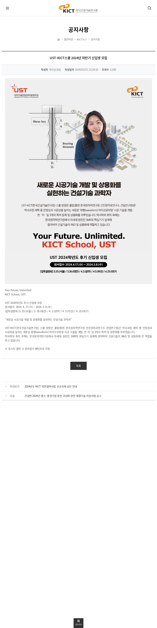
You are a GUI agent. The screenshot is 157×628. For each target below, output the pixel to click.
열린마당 (68, 39)
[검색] (149, 8)
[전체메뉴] (8, 8)
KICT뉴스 (82, 39)
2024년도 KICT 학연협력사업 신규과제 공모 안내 (51, 386)
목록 (78, 366)
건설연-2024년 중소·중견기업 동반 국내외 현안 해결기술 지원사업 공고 (63, 396)
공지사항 (95, 39)
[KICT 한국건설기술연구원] (78, 8)
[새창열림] (78, 181)
